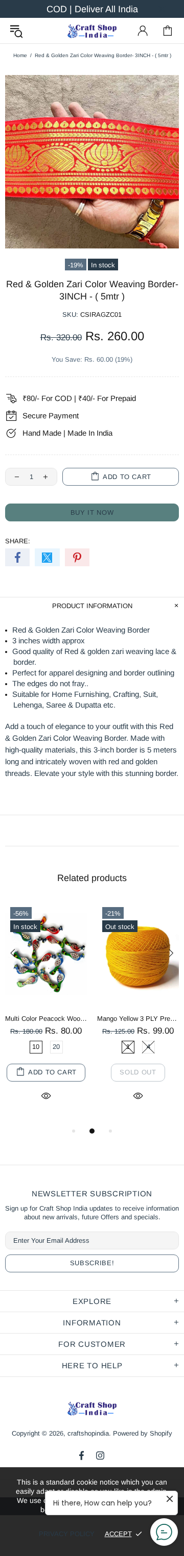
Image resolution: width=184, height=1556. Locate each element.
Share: (17, 541)
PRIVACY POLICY (67, 1534)
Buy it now (92, 512)
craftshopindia (92, 30)
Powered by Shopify (142, 1433)
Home (20, 55)
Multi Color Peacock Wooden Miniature (46, 1018)
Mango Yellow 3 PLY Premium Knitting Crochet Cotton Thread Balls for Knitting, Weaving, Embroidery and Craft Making (138, 1018)
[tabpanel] (46, 1013)
